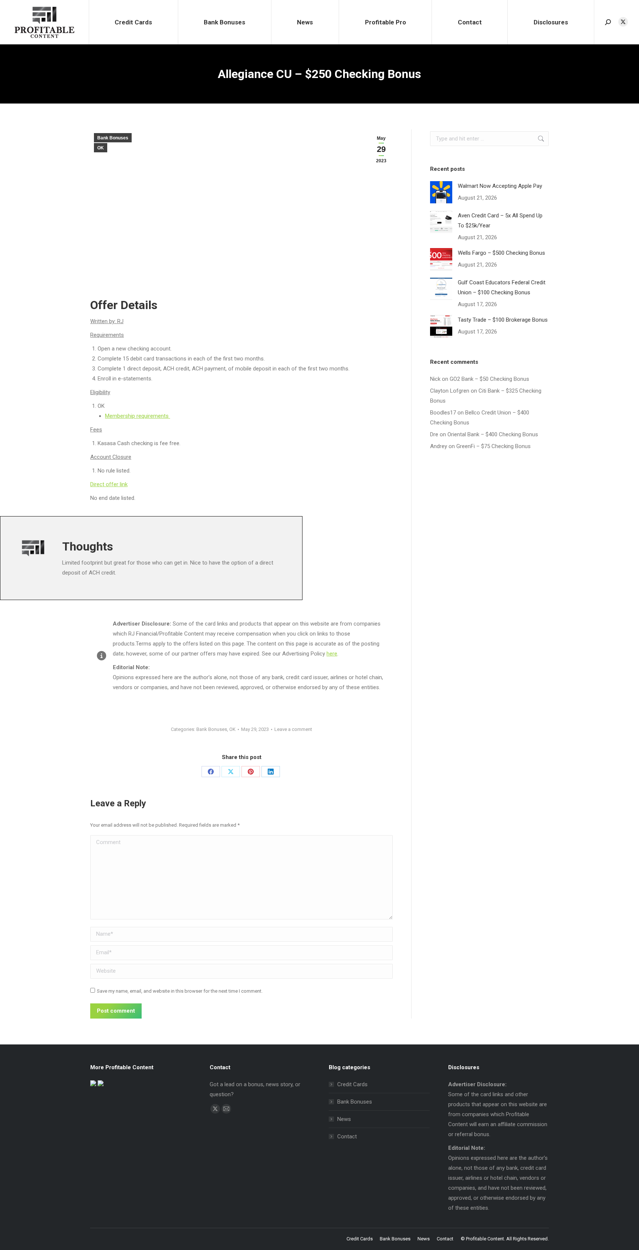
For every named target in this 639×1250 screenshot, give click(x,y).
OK (100, 147)
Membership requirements (137, 416)
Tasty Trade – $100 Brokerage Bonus (503, 319)
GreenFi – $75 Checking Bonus (493, 446)
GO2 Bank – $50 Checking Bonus (489, 379)
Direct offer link (109, 484)
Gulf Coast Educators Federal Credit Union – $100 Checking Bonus (501, 287)
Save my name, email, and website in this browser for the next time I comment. (180, 991)
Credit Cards (352, 1084)
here (332, 653)
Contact (347, 1136)
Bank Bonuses (112, 137)
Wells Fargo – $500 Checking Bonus (501, 253)
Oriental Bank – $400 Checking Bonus (492, 434)
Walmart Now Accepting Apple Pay (500, 186)
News (344, 1119)
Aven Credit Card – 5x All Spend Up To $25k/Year (500, 220)
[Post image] (441, 192)
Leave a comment (293, 729)
